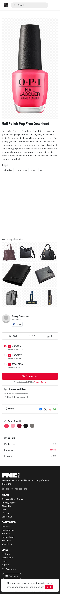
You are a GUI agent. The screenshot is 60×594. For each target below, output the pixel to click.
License (5, 513)
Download (31, 376)
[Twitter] (45, 409)
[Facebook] (40, 409)
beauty (33, 170)
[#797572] (32, 426)
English (12, 576)
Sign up (5, 564)
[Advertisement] (30, 207)
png (41, 170)
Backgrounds (8, 529)
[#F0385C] (6, 426)
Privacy (37, 382)
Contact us (7, 516)
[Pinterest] (50, 409)
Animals (6, 526)
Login (4, 561)
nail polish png (21, 170)
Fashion (52, 449)
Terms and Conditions (12, 499)
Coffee (18, 324)
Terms (43, 382)
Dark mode (10, 569)
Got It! (49, 587)
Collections (7, 557)
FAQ (4, 509)
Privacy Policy (8, 502)
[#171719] (25, 426)
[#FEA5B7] (13, 426)
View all (5, 543)
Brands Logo (8, 536)
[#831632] (19, 426)
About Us (6, 506)
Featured (6, 554)
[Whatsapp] (54, 409)
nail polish (7, 170)
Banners (6, 533)
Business (6, 540)
